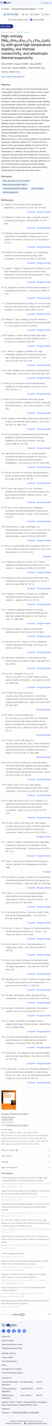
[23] (3, 578)
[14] (3, 418)
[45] (3, 979)
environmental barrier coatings (15, 188)
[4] (2, 252)
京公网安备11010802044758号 (36, 1423)
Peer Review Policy (9, 1361)
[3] (2, 233)
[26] (3, 629)
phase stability (37, 188)
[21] (3, 546)
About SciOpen (8, 1341)
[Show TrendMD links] (49, 1314)
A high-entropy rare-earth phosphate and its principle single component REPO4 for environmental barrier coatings (24, 1179)
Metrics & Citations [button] (8, 1150)
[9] (2, 335)
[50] (3, 1053)
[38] (3, 861)
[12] (3, 383)
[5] (2, 268)
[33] (3, 762)
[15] (3, 434)
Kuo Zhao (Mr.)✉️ (28, 1389)
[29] (3, 673)
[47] (3, 1008)
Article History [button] (6, 1156)
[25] (3, 610)
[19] (3, 507)
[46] (3, 995)
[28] (3, 657)
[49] (3, 1037)
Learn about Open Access (12, 1344)
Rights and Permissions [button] (9, 1167)
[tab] (26, 1150)
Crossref (31, 212)
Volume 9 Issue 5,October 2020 (8, 1118)
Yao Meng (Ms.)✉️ (27, 1382)
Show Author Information (12, 77)
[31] (3, 715)
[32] (3, 740)
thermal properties (10, 192)
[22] (3, 562)
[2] (2, 217)
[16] (3, 453)
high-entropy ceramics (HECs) (15, 185)
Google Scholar (44, 212)
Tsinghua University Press (12, 1348)
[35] (3, 801)
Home (6, 9)
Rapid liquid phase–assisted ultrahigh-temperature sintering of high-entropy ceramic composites (25, 1302)
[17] (2, 472)
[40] (3, 893)
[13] (3, 399)
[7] (2, 303)
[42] (3, 928)
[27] (3, 642)
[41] (3, 912)
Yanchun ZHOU (8, 72)
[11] (2, 370)
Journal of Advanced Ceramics (23, 9)
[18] (3, 488)
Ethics (4, 1365)
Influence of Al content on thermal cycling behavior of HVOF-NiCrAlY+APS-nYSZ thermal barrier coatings (25, 1262)
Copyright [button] (4, 1162)
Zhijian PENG (34, 68)
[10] (3, 351)
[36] (3, 823)
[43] (3, 944)
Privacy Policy (7, 1357)
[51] (3, 1069)
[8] (2, 319)
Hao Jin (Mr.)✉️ (27, 1395)
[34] (3, 785)
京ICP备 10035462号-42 (13, 1423)
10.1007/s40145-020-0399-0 (17, 1125)
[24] (3, 594)
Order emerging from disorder (12, 1254)
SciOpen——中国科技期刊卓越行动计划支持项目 (20, 1413)
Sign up (49, 3)
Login (43, 3)
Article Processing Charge (12, 1373)
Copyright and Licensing (11, 1369)
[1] (2, 204)
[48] (3, 1021)
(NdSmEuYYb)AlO (16, 181)
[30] (3, 693)
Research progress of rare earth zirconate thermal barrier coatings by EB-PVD (23, 1288)
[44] (3, 960)
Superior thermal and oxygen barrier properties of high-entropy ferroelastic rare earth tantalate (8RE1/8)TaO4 (25, 1192)
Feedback (6, 1409)
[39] (3, 877)
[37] (3, 842)
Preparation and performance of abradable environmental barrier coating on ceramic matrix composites (23, 1275)
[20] (3, 527)
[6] (2, 287)
